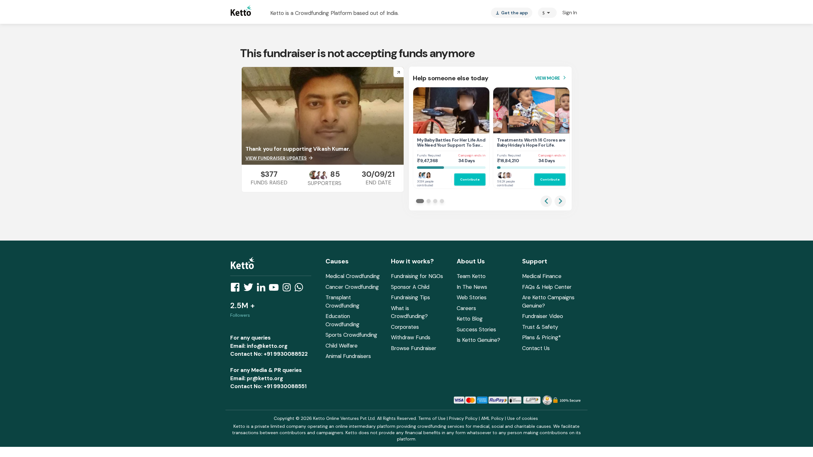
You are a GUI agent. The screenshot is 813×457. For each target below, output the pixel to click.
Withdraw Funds (410, 337)
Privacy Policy (463, 418)
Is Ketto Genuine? (478, 339)
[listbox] (511, 12)
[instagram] (288, 289)
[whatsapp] (301, 289)
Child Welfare (342, 345)
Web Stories (472, 297)
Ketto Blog (470, 318)
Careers (466, 308)
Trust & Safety (540, 326)
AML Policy (492, 418)
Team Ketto (471, 276)
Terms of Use (432, 418)
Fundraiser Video (542, 316)
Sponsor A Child (410, 286)
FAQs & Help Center (547, 286)
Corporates (405, 326)
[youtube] (275, 289)
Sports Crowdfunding (351, 334)
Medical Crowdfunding (353, 276)
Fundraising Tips (410, 297)
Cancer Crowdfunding (352, 286)
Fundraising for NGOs (417, 276)
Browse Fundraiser (413, 348)
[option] (547, 13)
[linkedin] (263, 289)
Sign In (569, 12)
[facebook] (237, 289)
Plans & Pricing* (541, 337)
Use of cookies (522, 418)
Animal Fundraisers (348, 356)
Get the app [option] (511, 13)
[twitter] (250, 289)
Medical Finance (541, 276)
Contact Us (536, 348)
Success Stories (476, 329)
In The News (472, 286)
